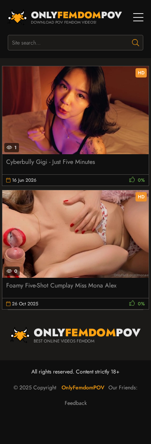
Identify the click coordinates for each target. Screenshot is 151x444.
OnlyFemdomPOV (83, 387)
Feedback (76, 403)
